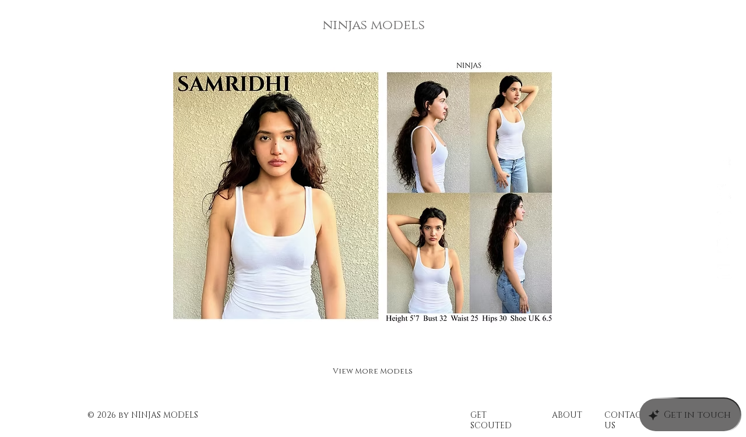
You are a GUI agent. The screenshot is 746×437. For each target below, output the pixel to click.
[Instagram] (724, 218)
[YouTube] (724, 272)
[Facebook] (724, 165)
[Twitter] (724, 191)
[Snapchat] (724, 245)
